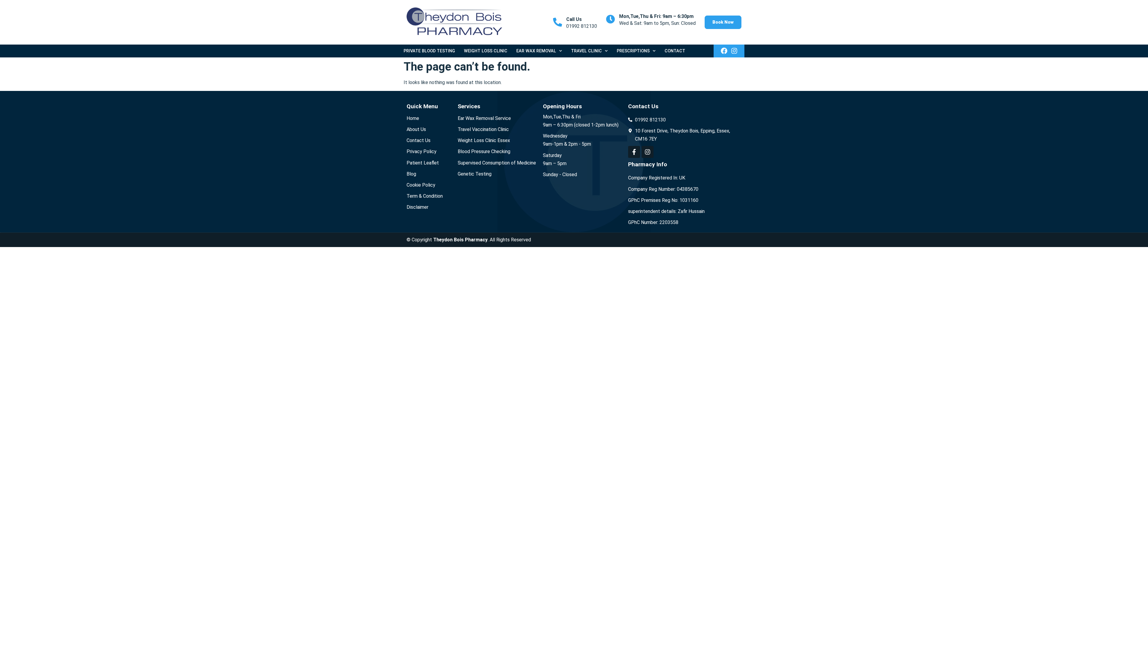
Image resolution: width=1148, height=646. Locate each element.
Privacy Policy (421, 151)
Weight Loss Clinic (485, 51)
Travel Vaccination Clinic (483, 129)
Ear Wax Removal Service (484, 118)
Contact (675, 51)
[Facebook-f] (634, 152)
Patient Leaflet (423, 163)
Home (413, 118)
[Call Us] (557, 22)
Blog (411, 174)
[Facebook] (724, 51)
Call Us (574, 19)
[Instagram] (734, 51)
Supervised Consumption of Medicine (497, 163)
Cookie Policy (421, 185)
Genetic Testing (474, 174)
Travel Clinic (586, 51)
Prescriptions (633, 51)
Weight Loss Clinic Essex (484, 140)
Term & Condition (425, 196)
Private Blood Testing (429, 51)
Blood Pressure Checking (484, 151)
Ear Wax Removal (536, 51)
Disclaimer (417, 207)
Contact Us (418, 140)
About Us (416, 129)
